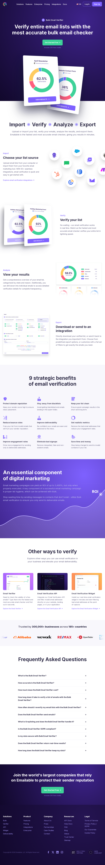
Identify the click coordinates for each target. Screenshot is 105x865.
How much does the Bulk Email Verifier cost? (38, 690)
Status (66, 834)
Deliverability (8, 834)
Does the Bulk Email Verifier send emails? (36, 714)
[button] (20, 4)
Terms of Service (91, 821)
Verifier (6, 824)
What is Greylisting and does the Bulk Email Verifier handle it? (46, 722)
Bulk (5, 821)
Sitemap (67, 840)
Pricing (26, 824)
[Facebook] (48, 852)
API (4, 827)
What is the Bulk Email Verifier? (32, 676)
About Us (47, 821)
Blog (66, 830)
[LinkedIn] (57, 852)
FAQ (65, 827)
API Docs (68, 821)
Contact (47, 834)
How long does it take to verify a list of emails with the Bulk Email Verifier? (44, 698)
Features (26, 821)
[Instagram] (62, 852)
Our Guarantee (90, 830)
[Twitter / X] (53, 852)
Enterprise (27, 830)
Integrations (28, 827)
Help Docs (68, 824)
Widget (5, 830)
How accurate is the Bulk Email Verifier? (36, 683)
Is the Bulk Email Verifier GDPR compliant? (37, 729)
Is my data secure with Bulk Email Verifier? (37, 736)
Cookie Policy (90, 833)
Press (46, 824)
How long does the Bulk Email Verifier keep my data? (42, 750)
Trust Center (69, 837)
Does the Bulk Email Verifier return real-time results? (42, 743)
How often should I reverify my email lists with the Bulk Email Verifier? (49, 707)
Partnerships (49, 827)
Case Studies (49, 830)
